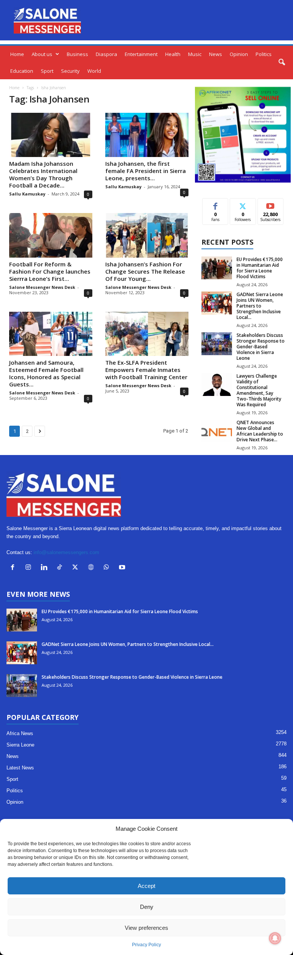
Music (194, 54)
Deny (146, 907)
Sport (47, 70)
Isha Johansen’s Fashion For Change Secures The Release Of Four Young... (145, 271)
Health (172, 54)
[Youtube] (123, 568)
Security (70, 70)
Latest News (20, 768)
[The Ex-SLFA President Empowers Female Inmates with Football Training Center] (146, 334)
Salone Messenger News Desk (42, 287)
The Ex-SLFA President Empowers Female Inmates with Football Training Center (146, 370)
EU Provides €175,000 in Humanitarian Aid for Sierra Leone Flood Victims (260, 268)
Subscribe (270, 204)
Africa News (19, 733)
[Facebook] (14, 568)
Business (77, 54)
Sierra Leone (20, 745)
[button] (281, 62)
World (94, 70)
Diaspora (106, 54)
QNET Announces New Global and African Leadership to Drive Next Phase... (260, 431)
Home (17, 54)
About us (42, 54)
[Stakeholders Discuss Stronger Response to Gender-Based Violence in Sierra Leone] (216, 343)
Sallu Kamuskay (27, 194)
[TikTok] (61, 568)
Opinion (239, 54)
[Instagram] (30, 568)
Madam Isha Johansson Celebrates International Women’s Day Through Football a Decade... (43, 174)
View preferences (146, 928)
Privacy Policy (146, 944)
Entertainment (141, 54)
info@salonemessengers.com (66, 552)
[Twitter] (77, 568)
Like (215, 204)
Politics (264, 54)
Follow (243, 204)
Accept (146, 886)
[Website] (92, 568)
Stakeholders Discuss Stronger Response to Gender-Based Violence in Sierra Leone (261, 346)
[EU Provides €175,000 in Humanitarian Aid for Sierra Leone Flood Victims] (216, 267)
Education (21, 70)
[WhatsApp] (108, 568)
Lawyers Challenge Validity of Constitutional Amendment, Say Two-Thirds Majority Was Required (259, 390)
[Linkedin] (45, 568)
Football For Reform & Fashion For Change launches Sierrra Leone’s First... (49, 271)
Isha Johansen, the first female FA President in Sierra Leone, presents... (145, 171)
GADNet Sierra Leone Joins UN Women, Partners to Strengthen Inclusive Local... (260, 305)
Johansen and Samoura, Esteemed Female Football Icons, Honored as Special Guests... (46, 373)
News (215, 54)
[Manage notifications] (275, 938)
